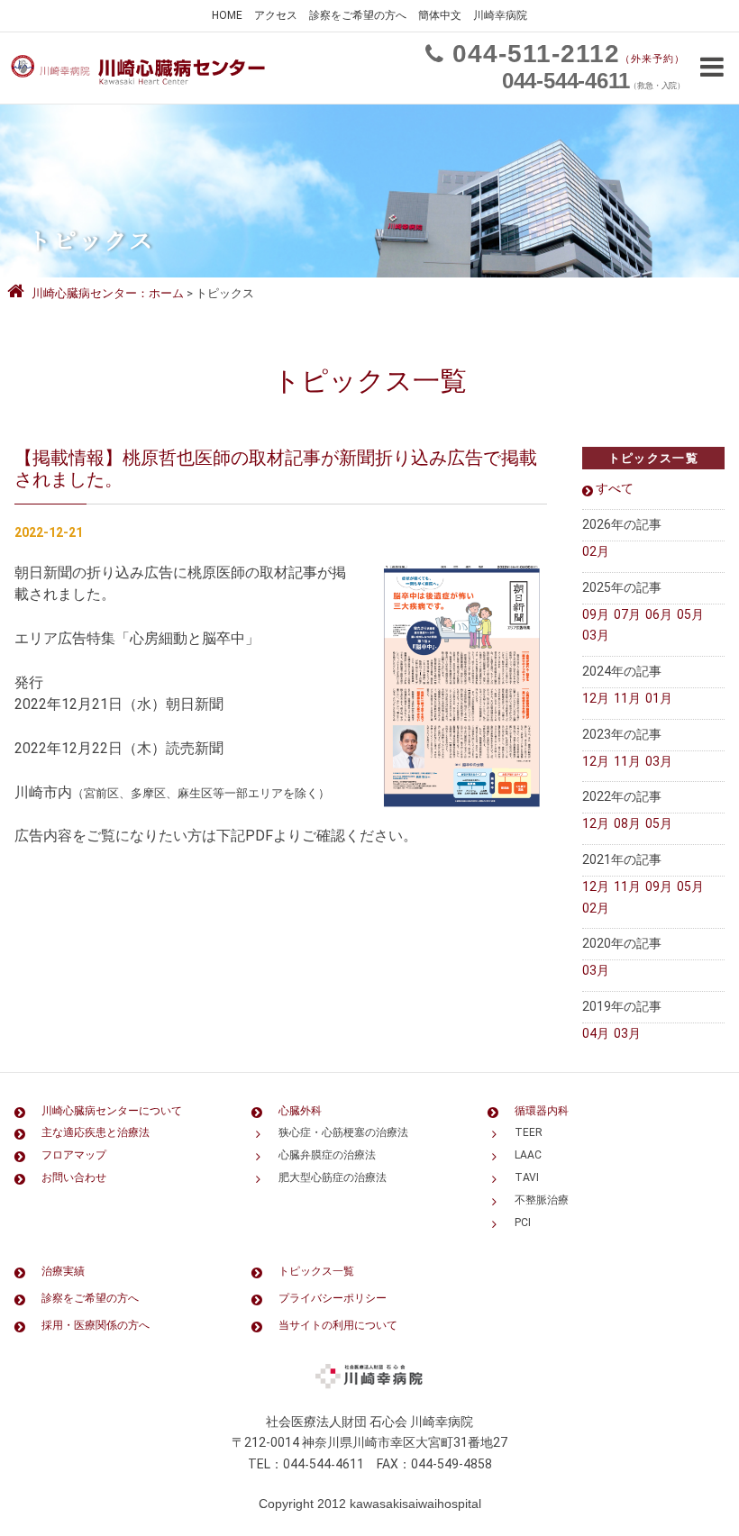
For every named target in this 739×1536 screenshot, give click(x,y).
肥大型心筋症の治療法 (332, 1177)
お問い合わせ (73, 1177)
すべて (615, 488)
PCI (523, 1222)
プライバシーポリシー (332, 1298)
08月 (627, 823)
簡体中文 (439, 15)
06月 (658, 614)
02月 (595, 551)
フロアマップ (73, 1155)
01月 (658, 698)
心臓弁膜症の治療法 (327, 1155)
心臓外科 (300, 1110)
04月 (595, 1033)
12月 (595, 698)
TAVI (527, 1177)
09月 (595, 614)
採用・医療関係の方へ (95, 1325)
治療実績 (63, 1271)
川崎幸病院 (500, 15)
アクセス (275, 15)
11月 (627, 698)
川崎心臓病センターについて (111, 1110)
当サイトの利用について (337, 1325)
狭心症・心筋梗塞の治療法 (343, 1132)
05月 (690, 614)
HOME (227, 15)
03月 (595, 635)
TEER (529, 1132)
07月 (627, 614)
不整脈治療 (542, 1200)
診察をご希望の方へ (357, 15)
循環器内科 (542, 1110)
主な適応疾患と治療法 (95, 1132)
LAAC (528, 1155)
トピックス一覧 (316, 1271)
